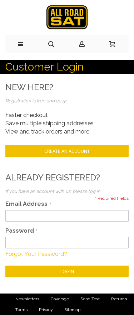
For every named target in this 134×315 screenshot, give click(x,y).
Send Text (90, 298)
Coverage (60, 298)
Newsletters (27, 298)
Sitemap (72, 309)
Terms (21, 309)
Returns (119, 298)
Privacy (46, 309)
